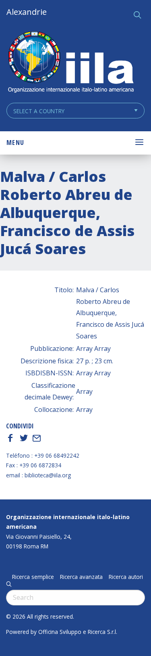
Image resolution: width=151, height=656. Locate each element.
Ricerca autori (126, 577)
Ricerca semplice (33, 577)
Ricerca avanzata (81, 577)
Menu (15, 142)
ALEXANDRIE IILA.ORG (70, 63)
